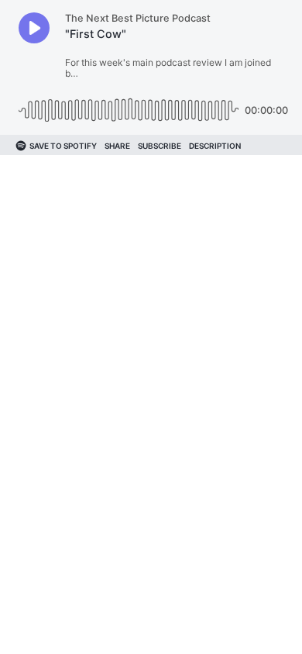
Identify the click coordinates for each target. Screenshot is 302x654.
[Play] (34, 27)
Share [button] (117, 145)
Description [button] (215, 145)
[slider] (129, 104)
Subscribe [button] (159, 145)
